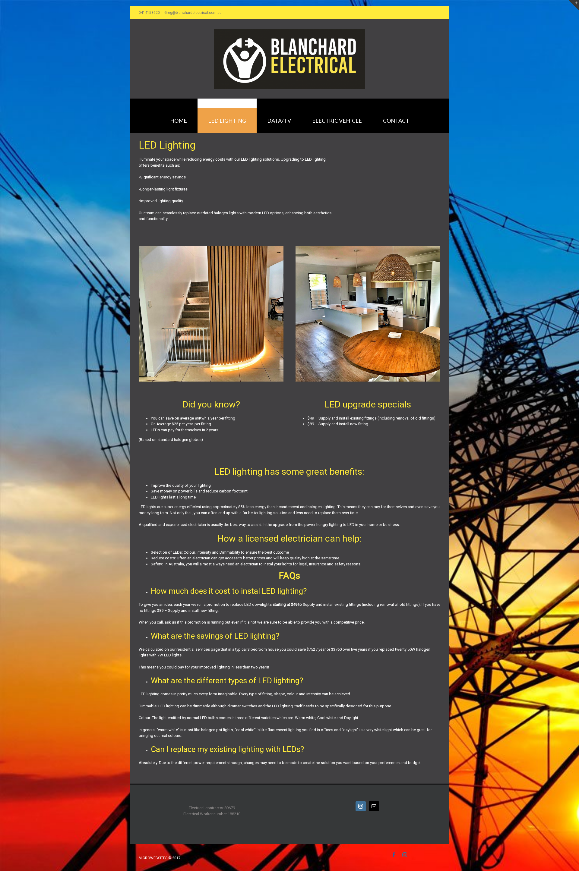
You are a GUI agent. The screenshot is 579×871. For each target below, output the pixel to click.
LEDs (155, 430)
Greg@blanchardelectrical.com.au (193, 13)
